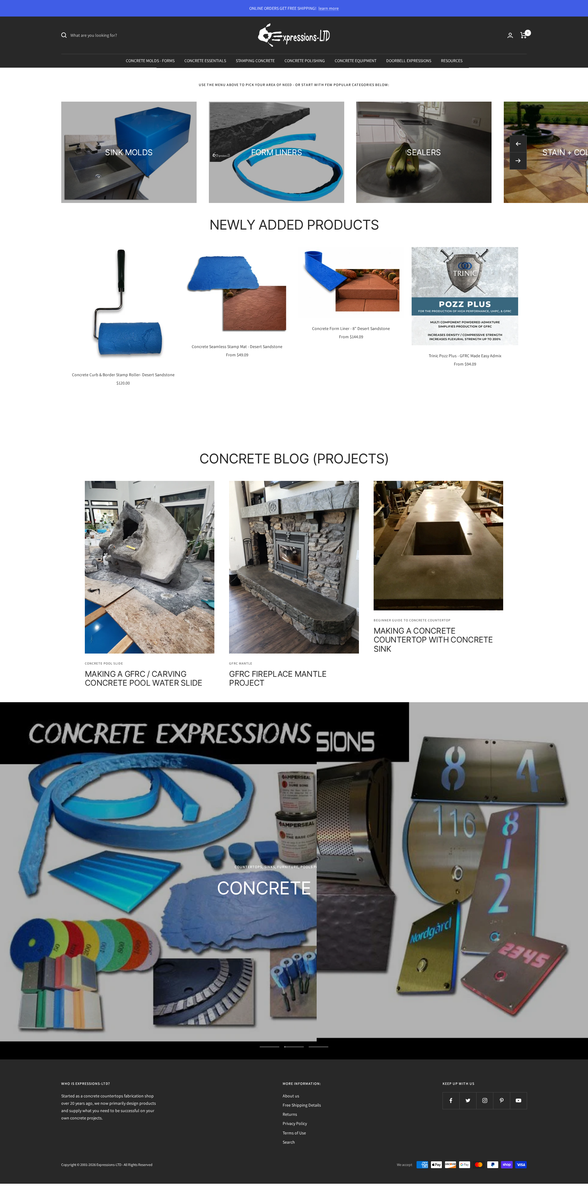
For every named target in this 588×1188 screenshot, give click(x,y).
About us (291, 1096)
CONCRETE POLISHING (305, 60)
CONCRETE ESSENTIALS (205, 60)
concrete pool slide (104, 663)
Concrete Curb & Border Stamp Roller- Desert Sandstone (123, 374)
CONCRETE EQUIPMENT (355, 60)
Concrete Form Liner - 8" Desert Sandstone (351, 328)
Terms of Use (294, 1133)
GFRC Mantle (240, 663)
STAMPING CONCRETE (255, 60)
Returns (290, 1114)
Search (289, 1142)
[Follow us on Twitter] (467, 1100)
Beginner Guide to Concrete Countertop (412, 620)
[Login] (510, 35)
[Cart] (523, 35)
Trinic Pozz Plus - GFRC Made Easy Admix (465, 355)
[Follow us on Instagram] (484, 1100)
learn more (328, 8)
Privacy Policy (295, 1123)
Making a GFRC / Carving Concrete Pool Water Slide (143, 678)
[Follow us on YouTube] (518, 1100)
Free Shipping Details (302, 1105)
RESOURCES (451, 60)
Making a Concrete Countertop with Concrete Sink (433, 640)
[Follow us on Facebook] (451, 1100)
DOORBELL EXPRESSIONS (408, 60)
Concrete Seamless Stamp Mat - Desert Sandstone (237, 346)
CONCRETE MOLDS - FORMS (150, 60)
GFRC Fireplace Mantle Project (277, 678)
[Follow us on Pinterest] (501, 1100)
